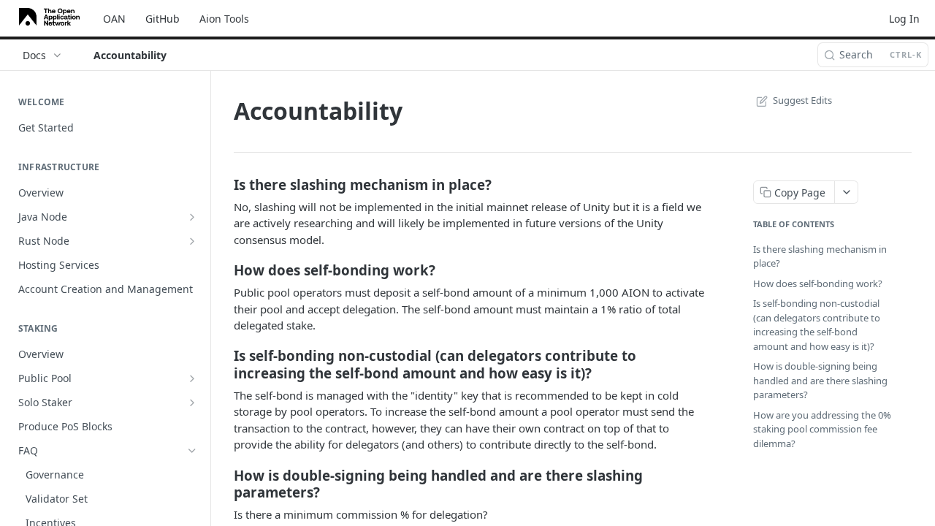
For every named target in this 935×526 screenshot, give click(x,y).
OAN (114, 19)
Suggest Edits (802, 100)
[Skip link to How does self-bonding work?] (224, 270)
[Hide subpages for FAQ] (192, 451)
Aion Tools (224, 19)
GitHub (162, 19)
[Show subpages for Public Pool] (192, 378)
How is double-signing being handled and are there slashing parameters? (820, 380)
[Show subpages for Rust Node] (192, 241)
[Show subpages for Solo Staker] (192, 402)
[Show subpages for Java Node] (192, 217)
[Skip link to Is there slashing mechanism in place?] (224, 185)
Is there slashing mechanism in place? (820, 256)
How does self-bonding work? (817, 283)
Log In (904, 19)
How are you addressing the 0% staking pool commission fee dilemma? (822, 429)
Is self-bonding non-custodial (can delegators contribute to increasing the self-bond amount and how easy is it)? (816, 325)
